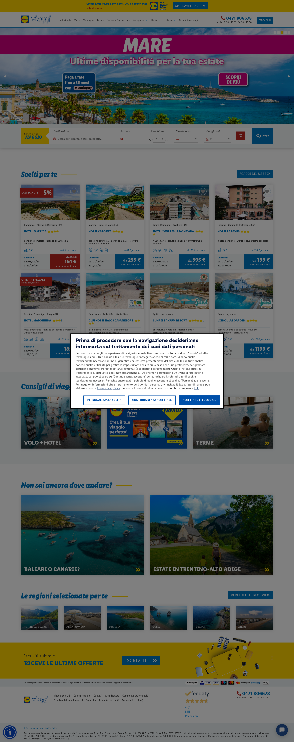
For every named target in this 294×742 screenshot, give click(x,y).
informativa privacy (108, 388)
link (196, 388)
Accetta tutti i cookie (199, 400)
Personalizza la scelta (104, 400)
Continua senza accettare (152, 400)
